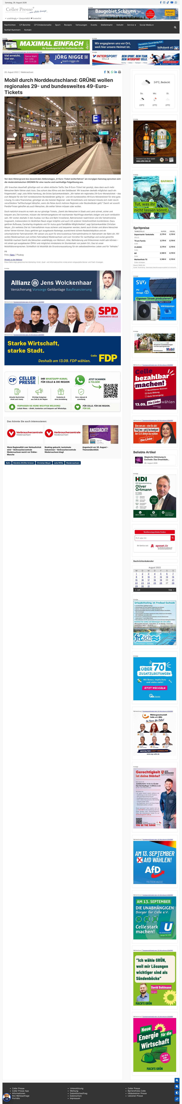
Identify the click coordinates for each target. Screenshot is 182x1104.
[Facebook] (161, 2)
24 (148, 583)
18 (155, 580)
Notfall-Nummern (12, 30)
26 (161, 583)
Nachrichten (10, 25)
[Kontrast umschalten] (177, 1092)
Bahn (8, 463)
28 (173, 583)
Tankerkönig (141, 267)
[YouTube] (171, 2)
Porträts (16, 1098)
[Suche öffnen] (175, 27)
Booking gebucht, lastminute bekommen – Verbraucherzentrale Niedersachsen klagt (60, 449)
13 (167, 577)
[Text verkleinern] (177, 1086)
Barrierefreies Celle (137, 1091)
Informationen (18, 1093)
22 (136, 583)
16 (143, 580)
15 (136, 580)
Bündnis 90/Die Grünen (23, 463)
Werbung (74, 1091)
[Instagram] (164, 2)
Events (94, 25)
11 (155, 577)
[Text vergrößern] (177, 1080)
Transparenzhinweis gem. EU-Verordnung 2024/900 (27, 52)
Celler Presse (18, 1088)
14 (173, 577)
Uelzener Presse (135, 1096)
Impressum (75, 1098)
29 (136, 586)
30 (142, 586)
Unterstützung (76, 1088)
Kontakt (27, 30)
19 (161, 580)
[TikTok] (168, 2)
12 (161, 577)
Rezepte (68, 25)
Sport (57, 25)
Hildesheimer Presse (137, 1093)
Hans (12, 255)
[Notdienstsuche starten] (173, 538)
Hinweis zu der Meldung (13, 260)
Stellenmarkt (107, 25)
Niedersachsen (27, 72)
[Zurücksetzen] (177, 1099)
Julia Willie (58, 463)
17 (149, 580)
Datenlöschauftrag (78, 1093)
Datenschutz (76, 1096)
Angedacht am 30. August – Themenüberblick (95, 448)
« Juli (137, 590)
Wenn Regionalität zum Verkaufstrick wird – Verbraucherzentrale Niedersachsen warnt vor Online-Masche (24, 451)
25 (155, 583)
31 (149, 586)
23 (142, 583)
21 (173, 580)
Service (130, 25)
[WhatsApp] (176, 2)
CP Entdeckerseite (42, 25)
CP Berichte (24, 25)
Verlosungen (81, 25)
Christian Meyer (44, 463)
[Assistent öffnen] (6, 1097)
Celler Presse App (20, 1091)
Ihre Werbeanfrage (20, 1096)
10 (149, 577)
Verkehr (119, 25)
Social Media (146, 25)
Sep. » (171, 590)
